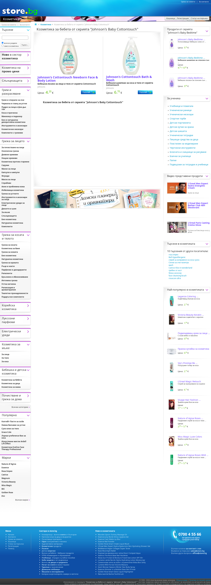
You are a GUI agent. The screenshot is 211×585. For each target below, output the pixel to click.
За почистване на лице (13, 147)
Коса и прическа (9, 112)
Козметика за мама (11, 387)
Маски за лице (9, 168)
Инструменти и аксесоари (14, 125)
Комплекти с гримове (12, 132)
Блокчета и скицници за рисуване (188, 151)
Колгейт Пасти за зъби (13, 421)
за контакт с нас (193, 548)
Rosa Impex (7, 471)
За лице (5, 354)
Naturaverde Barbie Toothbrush (111, 574)
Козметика (11, 19)
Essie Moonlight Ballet (107, 551)
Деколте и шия (9, 208)
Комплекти (7, 226)
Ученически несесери (181, 114)
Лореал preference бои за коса (14, 436)
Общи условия (181, 580)
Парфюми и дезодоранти (14, 269)
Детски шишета (178, 131)
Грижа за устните (10, 193)
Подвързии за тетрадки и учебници (189, 164)
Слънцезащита (9, 215)
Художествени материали (52, 544)
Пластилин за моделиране (184, 143)
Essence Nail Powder (106, 541)
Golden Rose (7, 492)
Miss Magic (7, 485)
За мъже (6, 212)
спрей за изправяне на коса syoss (184, 260)
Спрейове (6, 183)
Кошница (12, 541)
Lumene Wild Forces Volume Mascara (113, 565)
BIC (3, 489)
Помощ (11, 548)
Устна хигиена (9, 284)
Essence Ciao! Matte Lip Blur (109, 539)
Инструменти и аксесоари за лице (14, 198)
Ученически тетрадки (181, 135)
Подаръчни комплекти (13, 297)
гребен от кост (175, 270)
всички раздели (10, 43)
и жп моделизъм (55, 560)
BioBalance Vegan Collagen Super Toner (114, 548)
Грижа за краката (10, 262)
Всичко (55, 562)
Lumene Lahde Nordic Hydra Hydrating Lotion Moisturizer (121, 560)
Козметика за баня (11, 248)
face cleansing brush (177, 275)
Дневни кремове (10, 154)
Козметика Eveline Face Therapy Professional (13, 448)
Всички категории (20, 407)
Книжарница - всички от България (59, 534)
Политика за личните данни (200, 580)
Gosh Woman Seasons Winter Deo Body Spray (116, 567)
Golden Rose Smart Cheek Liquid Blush (113, 544)
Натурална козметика (12, 223)
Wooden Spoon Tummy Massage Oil (112, 534)
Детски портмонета (180, 122)
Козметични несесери (12, 129)
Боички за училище (180, 156)
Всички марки (21, 500)
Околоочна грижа (10, 151)
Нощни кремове (9, 158)
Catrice (5, 474)
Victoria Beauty (9, 481)
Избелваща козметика (13, 190)
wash (171, 265)
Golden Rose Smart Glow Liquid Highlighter (115, 571)
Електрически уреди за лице (13, 204)
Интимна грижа (9, 280)
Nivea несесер (175, 273)
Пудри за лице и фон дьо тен (14, 108)
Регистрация (13, 546)
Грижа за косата (9, 245)
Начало (11, 534)
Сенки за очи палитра (179, 262)
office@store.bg (199, 553)
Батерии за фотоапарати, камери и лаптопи (60, 574)
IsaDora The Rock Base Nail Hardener (113, 555)
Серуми (5, 165)
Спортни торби (178, 118)
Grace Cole (6, 432)
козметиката (187, 243)
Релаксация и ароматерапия (9, 288)
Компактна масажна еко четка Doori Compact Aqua (119, 553)
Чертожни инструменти (182, 147)
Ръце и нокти (8, 266)
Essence (5, 467)
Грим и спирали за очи (13, 100)
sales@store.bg (198, 551)
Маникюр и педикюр (12, 116)
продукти (51, 546)
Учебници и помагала (181, 106)
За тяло (5, 358)
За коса (5, 361)
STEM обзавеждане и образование (56, 555)
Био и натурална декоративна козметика (13, 121)
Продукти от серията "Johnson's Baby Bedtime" (182, 31)
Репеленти (7, 273)
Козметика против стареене (15, 161)
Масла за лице (9, 179)
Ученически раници (181, 110)
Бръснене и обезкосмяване (15, 277)
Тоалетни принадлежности (15, 293)
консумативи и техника (54, 541)
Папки (173, 160)
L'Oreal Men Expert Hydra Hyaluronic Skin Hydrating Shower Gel (124, 546)
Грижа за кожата (10, 252)
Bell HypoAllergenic (177, 257)
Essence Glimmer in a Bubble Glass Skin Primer (117, 569)
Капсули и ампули (11, 172)
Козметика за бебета (12, 380)
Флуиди (5, 176)
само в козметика (11, 46)
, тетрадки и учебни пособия (58, 558)
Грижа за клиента (188, 2)
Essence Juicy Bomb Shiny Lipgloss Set (113, 537)
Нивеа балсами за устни (13, 425)
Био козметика (9, 219)
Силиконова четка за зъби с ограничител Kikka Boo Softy (122, 562)
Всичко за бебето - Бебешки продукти (58, 553)
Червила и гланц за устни (14, 103)
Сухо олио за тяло (10, 428)
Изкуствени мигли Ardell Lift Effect (14, 442)
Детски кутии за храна (182, 126)
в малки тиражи (55, 565)
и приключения (52, 567)
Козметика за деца (11, 383)
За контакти (204, 2)
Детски (48, 551)
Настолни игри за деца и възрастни (56, 537)
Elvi (3, 496)
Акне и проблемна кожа (13, 186)
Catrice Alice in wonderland (180, 267)
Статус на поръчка (16, 544)
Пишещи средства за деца (184, 139)
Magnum (6, 478)
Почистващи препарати (52, 539)
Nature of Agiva (9, 464)
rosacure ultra (175, 278)
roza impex (173, 254)
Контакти (12, 537)
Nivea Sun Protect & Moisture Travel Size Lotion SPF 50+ (120, 558)
